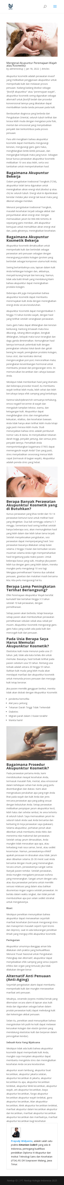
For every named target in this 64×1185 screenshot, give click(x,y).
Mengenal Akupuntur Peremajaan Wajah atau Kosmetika (31, 64)
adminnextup (16, 68)
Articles (45, 68)
